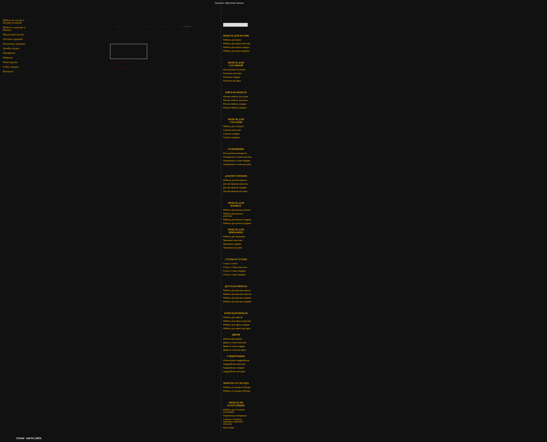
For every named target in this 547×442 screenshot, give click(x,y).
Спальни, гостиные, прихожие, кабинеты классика (233, 421)
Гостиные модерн (231, 77)
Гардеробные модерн (233, 368)
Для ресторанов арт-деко (235, 191)
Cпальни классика (232, 130)
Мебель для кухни (232, 40)
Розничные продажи (14, 43)
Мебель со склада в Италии (236, 391)
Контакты (8, 71)
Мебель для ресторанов (235, 180)
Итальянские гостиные (234, 70)
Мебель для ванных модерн (237, 220)
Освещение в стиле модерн (236, 161)
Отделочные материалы (235, 416)
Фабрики (8, 57)
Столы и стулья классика (235, 267)
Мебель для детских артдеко (237, 302)
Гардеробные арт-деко (234, 371)
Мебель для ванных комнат (237, 210)
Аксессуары (228, 428)
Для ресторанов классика (235, 184)
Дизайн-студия (11, 48)
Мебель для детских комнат (237, 290)
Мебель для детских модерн (237, 298)
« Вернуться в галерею (127, 39)
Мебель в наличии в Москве (14, 28)
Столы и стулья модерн (234, 271)
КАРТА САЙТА (33, 438)
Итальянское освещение (235, 153)
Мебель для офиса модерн (236, 325)
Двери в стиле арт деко (234, 350)
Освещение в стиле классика (237, 157)
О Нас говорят (11, 66)
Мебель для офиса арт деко (236, 328)
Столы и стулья (230, 264)
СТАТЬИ (20, 438)
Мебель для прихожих (234, 237)
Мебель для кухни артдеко (236, 51)
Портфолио (9, 52)
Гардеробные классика (234, 364)
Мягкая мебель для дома (235, 97)
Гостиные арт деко (232, 81)
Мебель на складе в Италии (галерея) (13, 21)
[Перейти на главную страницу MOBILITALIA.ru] (17, 8)
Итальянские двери (232, 339)
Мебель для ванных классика (233, 215)
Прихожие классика (232, 240)
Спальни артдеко (231, 137)
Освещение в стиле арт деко (237, 164)
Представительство (13, 34)
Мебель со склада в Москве (237, 387)
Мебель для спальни (233, 126)
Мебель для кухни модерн (236, 47)
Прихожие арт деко (232, 248)
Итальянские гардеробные (236, 360)
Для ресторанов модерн (235, 188)
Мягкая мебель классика (235, 100)
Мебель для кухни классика (236, 44)
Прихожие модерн (232, 244)
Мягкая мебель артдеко (234, 108)
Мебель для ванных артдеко (237, 223)
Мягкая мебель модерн (234, 104)
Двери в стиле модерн (234, 346)
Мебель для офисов (233, 317)
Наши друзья (10, 62)
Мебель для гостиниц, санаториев (234, 411)
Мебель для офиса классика (237, 321)
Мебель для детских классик (237, 294)
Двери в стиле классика (234, 343)
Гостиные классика (232, 73)
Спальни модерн (231, 134)
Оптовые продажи (13, 39)
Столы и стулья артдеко (234, 275)
